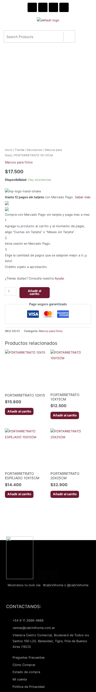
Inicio (8, 150)
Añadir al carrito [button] (19, 411)
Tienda (19, 150)
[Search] (69, 36)
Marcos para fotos (19, 162)
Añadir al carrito (34, 292)
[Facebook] (43, 575)
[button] (47, 30)
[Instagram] (54, 575)
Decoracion (35, 150)
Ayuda (59, 278)
